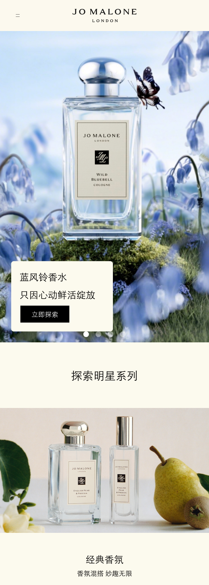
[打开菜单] (17, 15)
